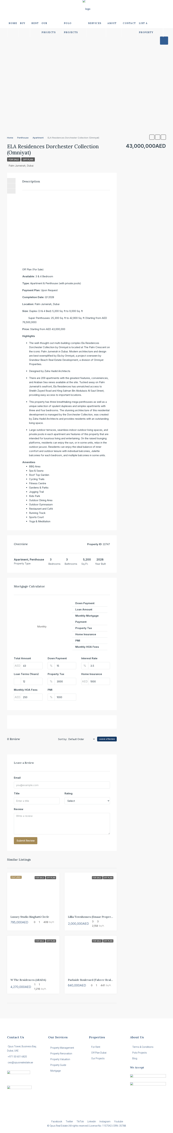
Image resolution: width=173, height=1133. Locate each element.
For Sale (14, 159)
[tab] (164, 41)
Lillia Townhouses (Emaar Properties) (92, 916)
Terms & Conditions (142, 1047)
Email (17, 777)
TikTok (80, 1121)
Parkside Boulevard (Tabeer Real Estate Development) (103, 980)
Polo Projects (71, 28)
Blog (134, 1058)
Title (17, 793)
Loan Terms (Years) (26, 674)
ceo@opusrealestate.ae (20, 1062)
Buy (22, 23)
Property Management (62, 1047)
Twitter (69, 1121)
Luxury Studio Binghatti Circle (29, 916)
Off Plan (28, 159)
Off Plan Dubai (98, 1052)
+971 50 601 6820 (17, 1056)
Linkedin (91, 1121)
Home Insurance (91, 674)
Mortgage (55, 1070)
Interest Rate (89, 658)
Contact (129, 23)
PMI (50, 689)
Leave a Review (107, 739)
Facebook (57, 1121)
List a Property (146, 28)
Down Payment (57, 658)
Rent (35, 23)
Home (13, 23)
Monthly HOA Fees (26, 689)
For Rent (95, 1047)
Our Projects (49, 28)
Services (94, 23)
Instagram (105, 1121)
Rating (68, 793)
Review (18, 809)
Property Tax (56, 674)
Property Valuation (60, 1059)
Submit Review (26, 840)
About (112, 23)
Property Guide (58, 1065)
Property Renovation (61, 1053)
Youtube (118, 1121)
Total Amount (22, 658)
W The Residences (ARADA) (28, 980)
